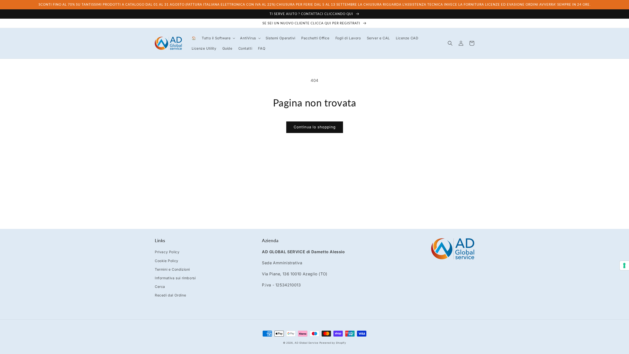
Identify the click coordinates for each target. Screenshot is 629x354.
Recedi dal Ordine (170, 295)
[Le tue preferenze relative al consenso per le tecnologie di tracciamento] (624, 265)
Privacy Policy (167, 252)
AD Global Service (306, 342)
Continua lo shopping (315, 127)
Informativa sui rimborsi (175, 278)
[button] (218, 38)
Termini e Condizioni (172, 269)
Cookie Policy (166, 261)
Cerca (160, 286)
